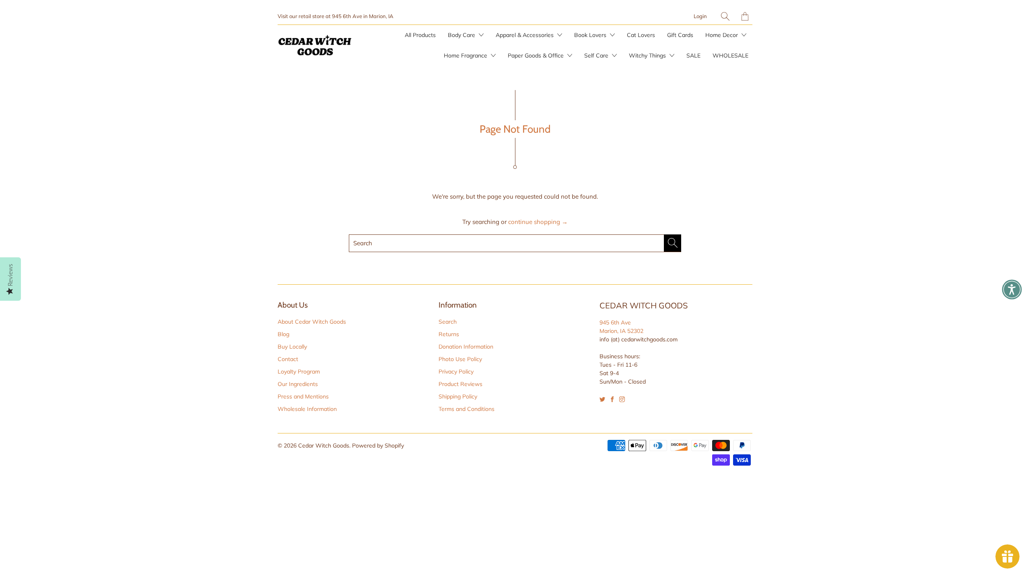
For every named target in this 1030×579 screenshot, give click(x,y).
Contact (288, 359)
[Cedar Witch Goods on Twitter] (602, 399)
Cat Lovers (641, 35)
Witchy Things (648, 55)
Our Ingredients (298, 384)
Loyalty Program (299, 371)
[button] (1012, 289)
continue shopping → (538, 222)
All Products (420, 35)
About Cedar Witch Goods (312, 321)
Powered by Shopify (378, 445)
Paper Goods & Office (536, 55)
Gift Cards (680, 35)
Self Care (597, 55)
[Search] (725, 16)
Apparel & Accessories (525, 35)
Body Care (462, 35)
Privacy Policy (456, 371)
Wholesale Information (307, 409)
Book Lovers (591, 35)
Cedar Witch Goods (323, 445)
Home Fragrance (466, 55)
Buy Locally (292, 346)
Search (448, 321)
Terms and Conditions (466, 409)
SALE (693, 55)
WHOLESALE (730, 55)
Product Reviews (460, 384)
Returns (449, 334)
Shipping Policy (458, 396)
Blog (283, 334)
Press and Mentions (303, 396)
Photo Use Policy (460, 359)
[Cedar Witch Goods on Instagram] (622, 399)
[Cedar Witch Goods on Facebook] (612, 399)
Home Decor (722, 35)
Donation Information (466, 346)
